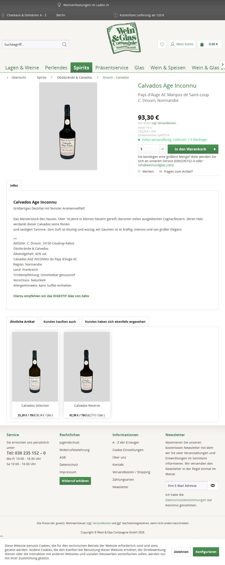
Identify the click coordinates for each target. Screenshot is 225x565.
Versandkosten (102, 523)
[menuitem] (35, 44)
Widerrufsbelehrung (75, 450)
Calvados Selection (35, 405)
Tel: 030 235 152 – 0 (26, 453)
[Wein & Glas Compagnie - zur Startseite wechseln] (124, 38)
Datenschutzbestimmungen (185, 500)
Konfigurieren (206, 552)
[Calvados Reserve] (87, 367)
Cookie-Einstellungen (127, 450)
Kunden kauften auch (60, 322)
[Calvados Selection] (35, 367)
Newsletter (120, 487)
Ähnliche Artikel (22, 322)
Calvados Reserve (87, 405)
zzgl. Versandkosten (164, 123)
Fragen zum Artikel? (178, 171)
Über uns (119, 457)
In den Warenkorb (190, 149)
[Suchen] (64, 44)
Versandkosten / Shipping (131, 472)
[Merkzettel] (162, 44)
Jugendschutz (70, 442)
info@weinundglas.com (155, 165)
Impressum (68, 472)
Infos (14, 185)
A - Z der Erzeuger (125, 442)
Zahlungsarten (123, 479)
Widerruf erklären (75, 481)
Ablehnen (181, 552)
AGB (63, 457)
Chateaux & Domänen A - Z (26, 15)
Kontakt (118, 464)
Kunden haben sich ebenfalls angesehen (115, 322)
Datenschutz (69, 464)
